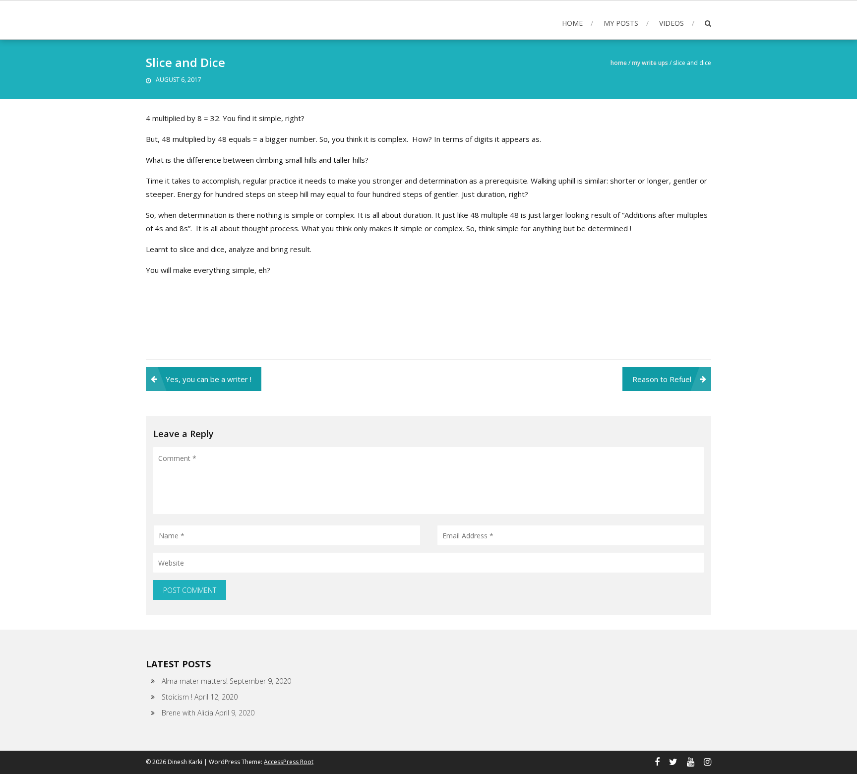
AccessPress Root (288, 762)
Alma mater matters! (195, 681)
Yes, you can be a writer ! (208, 379)
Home (572, 23)
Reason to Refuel (661, 379)
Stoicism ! (177, 697)
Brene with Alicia (187, 712)
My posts (621, 23)
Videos (671, 23)
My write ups (650, 63)
